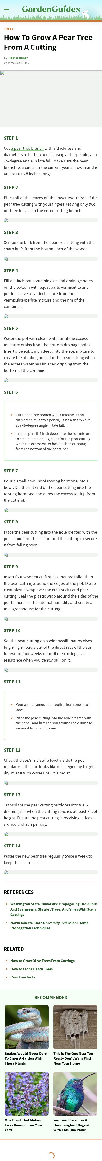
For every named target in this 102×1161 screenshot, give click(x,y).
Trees (9, 29)
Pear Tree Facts (22, 977)
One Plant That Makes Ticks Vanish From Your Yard (23, 1125)
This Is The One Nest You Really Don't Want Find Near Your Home (73, 1058)
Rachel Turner (18, 58)
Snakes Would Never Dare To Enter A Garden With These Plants (26, 1058)
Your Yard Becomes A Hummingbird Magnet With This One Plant (71, 1125)
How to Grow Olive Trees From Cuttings (42, 960)
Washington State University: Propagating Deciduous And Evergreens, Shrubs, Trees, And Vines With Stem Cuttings (53, 909)
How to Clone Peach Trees (31, 969)
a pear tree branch (27, 148)
